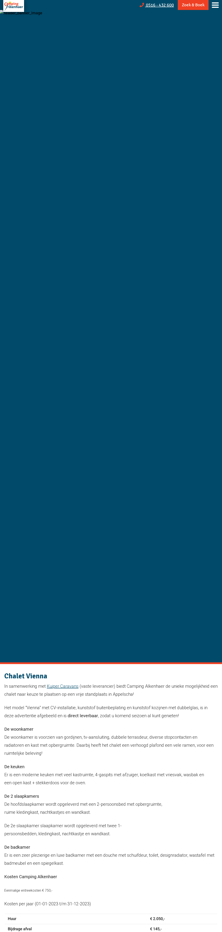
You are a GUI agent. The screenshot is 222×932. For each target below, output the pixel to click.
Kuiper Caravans (62, 686)
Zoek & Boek (193, 5)
